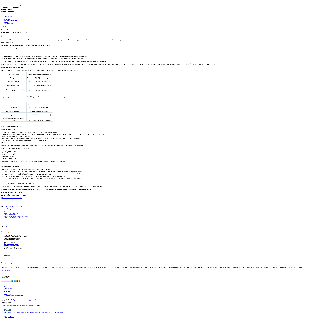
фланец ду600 (291, 267)
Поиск (5, 252)
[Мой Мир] (18, 281)
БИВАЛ (33, 267)
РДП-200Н (219, 267)
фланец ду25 (274, 267)
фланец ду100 (266, 267)
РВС (181, 267)
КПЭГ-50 (110, 267)
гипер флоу (54, 267)
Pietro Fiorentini (19, 267)
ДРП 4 (91, 267)
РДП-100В (206, 267)
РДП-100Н (213, 267)
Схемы (6, 254)
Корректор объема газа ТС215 (12, 217)
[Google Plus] (19, 281)
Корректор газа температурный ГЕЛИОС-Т (16, 216)
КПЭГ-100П (103, 267)
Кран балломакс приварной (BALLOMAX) (137, 267)
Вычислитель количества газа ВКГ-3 (14, 206)
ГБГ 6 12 (38, 267)
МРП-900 (163, 267)
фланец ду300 (282, 267)
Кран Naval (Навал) (119, 267)
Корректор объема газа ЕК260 (12, 213)
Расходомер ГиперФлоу (173, 267)
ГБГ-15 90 (44, 267)
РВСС (189, 267)
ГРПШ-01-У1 (61, 267)
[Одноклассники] (16, 281)
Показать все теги (6, 270)
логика (152, 267)
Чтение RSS (4, 26)
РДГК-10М (200, 267)
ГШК (67, 267)
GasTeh (12, 267)
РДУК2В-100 (226, 267)
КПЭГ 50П (97, 267)
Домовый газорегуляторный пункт (79, 267)
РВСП (185, 267)
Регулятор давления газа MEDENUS (249, 267)
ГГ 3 (49, 267)
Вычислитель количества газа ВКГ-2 (14, 211)
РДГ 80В (193, 267)
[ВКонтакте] (12, 281)
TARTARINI (27, 267)
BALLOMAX (6, 267)
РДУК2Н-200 (234, 267)
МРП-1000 (157, 267)
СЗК (261, 267)
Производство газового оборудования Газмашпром (27, 300)
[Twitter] (14, 281)
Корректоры (8, 226)
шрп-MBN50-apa (299, 267)
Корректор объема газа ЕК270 (12, 214)
